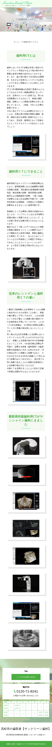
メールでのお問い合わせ (26, 677)
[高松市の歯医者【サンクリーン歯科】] (17, 4)
